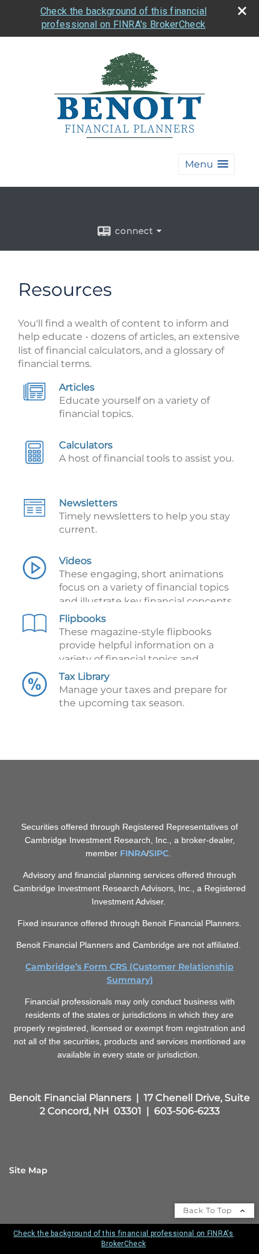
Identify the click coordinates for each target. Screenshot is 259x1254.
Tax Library (84, 676)
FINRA (133, 853)
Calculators (86, 445)
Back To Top (208, 1210)
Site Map (28, 1170)
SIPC (159, 853)
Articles (77, 387)
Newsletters (88, 503)
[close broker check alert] (242, 11)
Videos (75, 560)
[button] (206, 164)
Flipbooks (82, 618)
